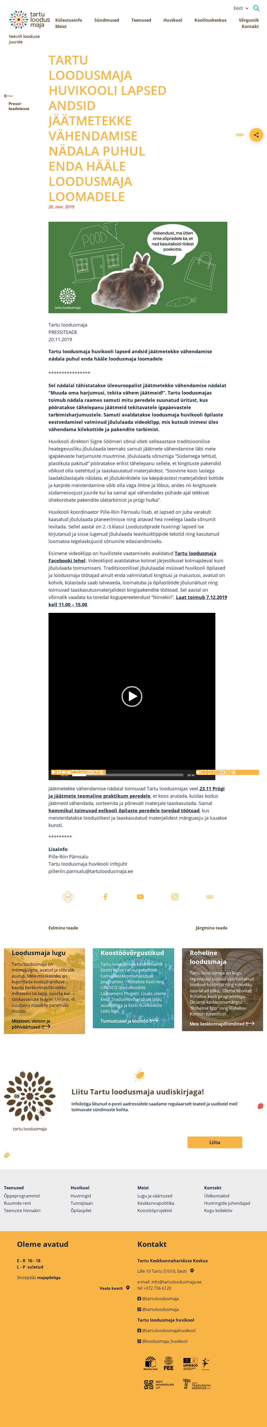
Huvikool (172, 20)
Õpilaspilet (81, 1210)
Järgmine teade (211, 928)
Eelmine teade (63, 928)
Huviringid (81, 1196)
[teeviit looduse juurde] (32, 19)
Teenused (141, 20)
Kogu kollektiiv (218, 1210)
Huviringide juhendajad (227, 1203)
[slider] (127, 775)
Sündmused (106, 20)
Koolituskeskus (211, 20)
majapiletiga (48, 1277)
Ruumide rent (17, 1203)
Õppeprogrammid (22, 1196)
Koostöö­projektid (154, 1210)
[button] (132, 696)
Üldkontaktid (216, 1196)
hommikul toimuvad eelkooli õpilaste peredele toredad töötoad (123, 810)
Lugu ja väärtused (154, 1196)
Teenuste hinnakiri (22, 1210)
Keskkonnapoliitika (155, 1203)
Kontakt (250, 26)
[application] (131, 696)
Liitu (214, 1142)
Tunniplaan (82, 1203)
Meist (61, 26)
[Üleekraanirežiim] (231, 772)
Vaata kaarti (112, 1288)
